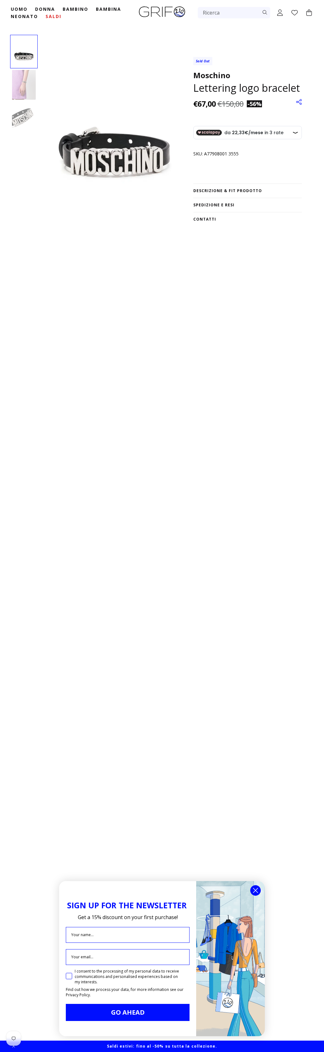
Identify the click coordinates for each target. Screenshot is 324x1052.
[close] (13, 1046)
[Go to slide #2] (24, 85)
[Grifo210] (162, 17)
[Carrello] (309, 12)
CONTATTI (204, 219)
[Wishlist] (294, 12)
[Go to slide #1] (24, 51)
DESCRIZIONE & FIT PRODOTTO (227, 190)
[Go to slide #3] (24, 118)
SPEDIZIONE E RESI (213, 205)
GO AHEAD (128, 1012)
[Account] (280, 12)
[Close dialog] (255, 890)
